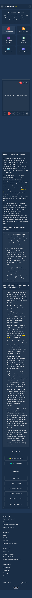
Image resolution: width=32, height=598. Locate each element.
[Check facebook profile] (15, 588)
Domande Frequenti (9, 519)
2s (9, 113)
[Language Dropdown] (30, 6)
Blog (4, 535)
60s (27, 113)
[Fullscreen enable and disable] (27, 83)
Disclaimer (6, 522)
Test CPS (6, 551)
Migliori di (6, 570)
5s (13, 113)
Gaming (5, 573)
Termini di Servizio (8, 527)
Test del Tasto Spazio (9, 557)
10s (18, 113)
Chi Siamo (6, 538)
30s (22, 113)
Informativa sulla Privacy (10, 524)
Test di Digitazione (8, 554)
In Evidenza (6, 567)
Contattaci (6, 541)
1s (5, 113)
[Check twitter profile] (17, 588)
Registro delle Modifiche (10, 543)
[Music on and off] (24, 83)
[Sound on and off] (20, 83)
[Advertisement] (16, 67)
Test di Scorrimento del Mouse (12, 559)
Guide (5, 576)
